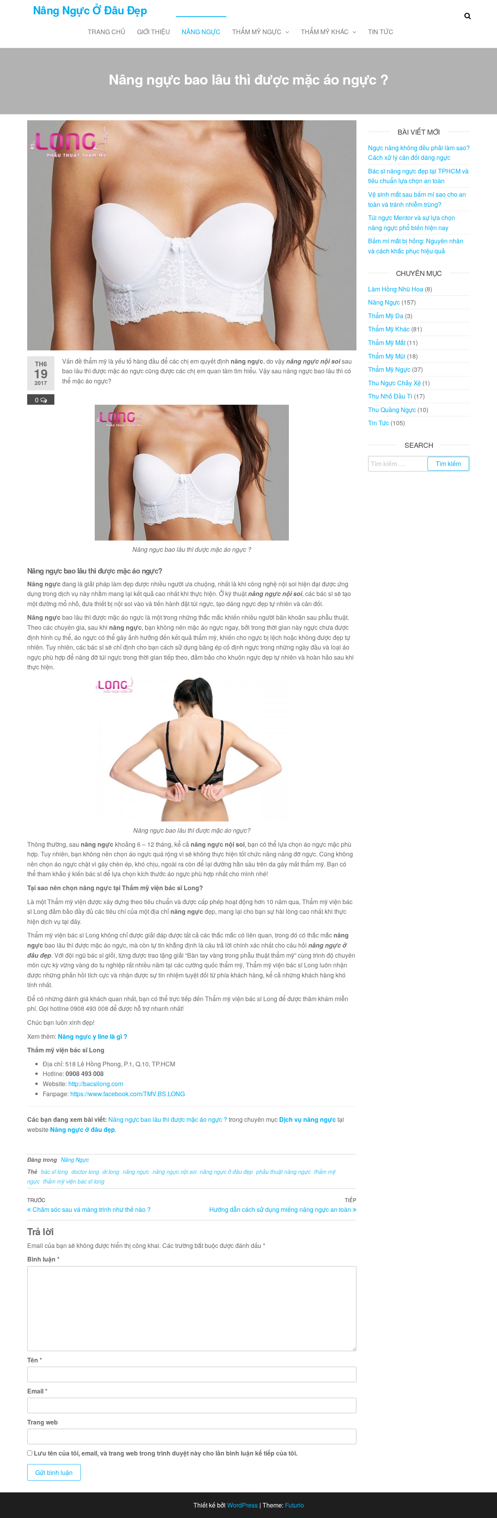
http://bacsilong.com (95, 1083)
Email (37, 1390)
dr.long (111, 1171)
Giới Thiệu (153, 31)
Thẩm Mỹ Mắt (386, 342)
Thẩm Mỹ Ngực (257, 31)
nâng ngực (136, 1171)
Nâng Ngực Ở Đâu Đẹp (90, 10)
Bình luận (43, 1259)
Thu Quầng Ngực (392, 409)
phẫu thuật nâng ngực (283, 1171)
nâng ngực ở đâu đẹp (226, 1171)
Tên (34, 1359)
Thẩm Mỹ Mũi (386, 356)
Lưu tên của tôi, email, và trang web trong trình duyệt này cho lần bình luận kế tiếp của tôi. (165, 1453)
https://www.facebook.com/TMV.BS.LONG (127, 1093)
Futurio (294, 1505)
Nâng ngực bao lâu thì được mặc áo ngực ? (167, 1119)
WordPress (242, 1505)
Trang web (42, 1421)
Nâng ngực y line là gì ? (92, 1036)
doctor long (85, 1171)
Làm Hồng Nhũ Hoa (395, 288)
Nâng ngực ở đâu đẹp (82, 1129)
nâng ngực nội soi (174, 1171)
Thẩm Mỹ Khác (325, 31)
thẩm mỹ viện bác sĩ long (73, 1181)
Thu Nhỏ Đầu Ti (390, 396)
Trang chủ (106, 31)
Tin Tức (380, 31)
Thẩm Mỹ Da (385, 315)
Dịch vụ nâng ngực (307, 1119)
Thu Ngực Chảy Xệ (394, 382)
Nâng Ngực (201, 31)
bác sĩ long (54, 1171)
